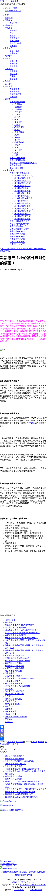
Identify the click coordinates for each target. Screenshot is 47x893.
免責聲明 (32, 872)
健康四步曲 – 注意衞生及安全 (17, 661)
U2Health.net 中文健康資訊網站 (33, 885)
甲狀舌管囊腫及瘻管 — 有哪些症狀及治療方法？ (25, 789)
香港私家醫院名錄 (17, 160)
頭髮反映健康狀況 (12, 704)
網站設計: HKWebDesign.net (23, 882)
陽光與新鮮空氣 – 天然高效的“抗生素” (21, 630)
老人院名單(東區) (21, 196)
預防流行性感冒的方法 (14, 694)
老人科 (17, 117)
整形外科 (18, 150)
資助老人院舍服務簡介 (19, 224)
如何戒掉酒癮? (11, 711)
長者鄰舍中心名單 (17, 239)
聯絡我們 (14, 872)
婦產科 (17, 114)
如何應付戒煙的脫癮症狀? (16, 717)
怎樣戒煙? (9, 719)
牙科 (16, 147)
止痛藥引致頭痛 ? (12, 681)
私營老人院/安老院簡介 (19, 221)
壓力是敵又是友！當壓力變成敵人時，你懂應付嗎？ (23, 249)
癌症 (11, 33)
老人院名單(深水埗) (22, 203)
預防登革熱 (5, 251)
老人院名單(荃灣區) (22, 206)
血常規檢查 (14, 89)
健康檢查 (9, 86)
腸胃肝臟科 (19, 132)
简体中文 (17, 11)
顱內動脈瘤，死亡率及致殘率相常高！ (21, 797)
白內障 (34, 742)
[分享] (23, 738)
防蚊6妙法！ (10, 620)
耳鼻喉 (12, 76)
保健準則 (9, 709)
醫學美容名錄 (15, 165)
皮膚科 (17, 135)
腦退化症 (13, 30)
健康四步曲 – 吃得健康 (14, 668)
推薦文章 (11, 742)
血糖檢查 (13, 97)
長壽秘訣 (9, 722)
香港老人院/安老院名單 (19, 173)
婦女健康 (9, 18)
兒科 (16, 155)
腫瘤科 (17, 145)
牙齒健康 (13, 74)
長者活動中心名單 (17, 244)
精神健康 (9, 56)
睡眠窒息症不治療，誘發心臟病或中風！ (22, 781)
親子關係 (13, 53)
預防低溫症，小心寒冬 (14, 691)
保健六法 (9, 706)
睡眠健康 (13, 61)
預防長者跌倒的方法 (13, 671)
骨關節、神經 (15, 43)
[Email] (23, 735)
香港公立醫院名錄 (17, 158)
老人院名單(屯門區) (22, 186)
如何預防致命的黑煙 (13, 699)
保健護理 (9, 69)
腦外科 (17, 140)
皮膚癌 (32, 423)
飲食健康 (13, 64)
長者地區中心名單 (17, 234)
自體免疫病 (14, 38)
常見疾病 (9, 28)
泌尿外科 (18, 122)
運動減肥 (13, 66)
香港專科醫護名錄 (17, 102)
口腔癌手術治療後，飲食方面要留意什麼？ (23, 769)
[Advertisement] (23, 294)
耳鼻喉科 (18, 104)
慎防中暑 (9, 689)
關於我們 (5, 872)
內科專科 (18, 109)
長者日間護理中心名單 (19, 229)
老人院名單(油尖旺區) (23, 198)
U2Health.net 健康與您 (9, 1)
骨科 (16, 119)
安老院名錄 (9, 170)
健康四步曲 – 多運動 (13, 663)
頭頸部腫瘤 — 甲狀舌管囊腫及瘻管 (20, 792)
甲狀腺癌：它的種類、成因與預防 (19, 761)
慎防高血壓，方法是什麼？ (16, 628)
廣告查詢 (23, 872)
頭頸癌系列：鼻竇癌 (13, 779)
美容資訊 (9, 81)
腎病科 (17, 130)
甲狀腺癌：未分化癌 (13, 766)
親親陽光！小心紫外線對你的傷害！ (20, 625)
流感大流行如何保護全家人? (17, 658)
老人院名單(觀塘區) (22, 219)
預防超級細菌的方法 (13, 683)
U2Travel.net (19, 890)
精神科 (17, 137)
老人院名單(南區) (21, 201)
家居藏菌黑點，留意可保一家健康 (19, 678)
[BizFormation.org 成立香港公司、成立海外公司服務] (7, 861)
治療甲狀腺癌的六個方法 (15, 764)
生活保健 (13, 71)
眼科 (16, 153)
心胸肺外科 (19, 127)
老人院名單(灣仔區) (22, 216)
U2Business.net (36, 890)
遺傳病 (12, 36)
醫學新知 (13, 46)
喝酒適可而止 (10, 714)
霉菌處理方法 (10, 701)
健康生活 (9, 58)
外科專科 (18, 112)
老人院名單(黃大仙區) (23, 209)
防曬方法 (14, 744)
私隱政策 (41, 872)
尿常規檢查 (14, 91)
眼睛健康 (13, 79)
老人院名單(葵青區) (22, 211)
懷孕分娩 (9, 20)
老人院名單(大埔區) (22, 178)
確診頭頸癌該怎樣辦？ (14, 756)
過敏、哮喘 (14, 41)
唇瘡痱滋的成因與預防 (14, 655)
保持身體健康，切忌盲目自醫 (17, 686)
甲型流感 (9, 696)
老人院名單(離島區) (22, 214)
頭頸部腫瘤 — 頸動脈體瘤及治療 (19, 794)
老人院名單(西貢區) (22, 191)
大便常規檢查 (15, 94)
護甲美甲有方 (10, 673)
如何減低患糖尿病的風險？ (16, 635)
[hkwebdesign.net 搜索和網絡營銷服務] (7, 866)
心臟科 (17, 125)
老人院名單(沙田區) (22, 193)
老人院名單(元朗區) (22, 183)
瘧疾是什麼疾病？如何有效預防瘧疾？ (21, 638)
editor (23, 269)
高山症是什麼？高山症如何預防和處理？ (22, 633)
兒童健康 (9, 48)
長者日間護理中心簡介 (19, 226)
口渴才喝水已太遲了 (13, 676)
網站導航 (28, 875)
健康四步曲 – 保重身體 (14, 666)
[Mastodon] (23, 731)
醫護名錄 (9, 99)
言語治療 (18, 107)
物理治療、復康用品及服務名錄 (23, 163)
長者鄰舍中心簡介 (17, 236)
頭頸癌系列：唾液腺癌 (14, 759)
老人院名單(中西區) (22, 181)
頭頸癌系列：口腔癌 (13, 776)
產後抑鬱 (13, 23)
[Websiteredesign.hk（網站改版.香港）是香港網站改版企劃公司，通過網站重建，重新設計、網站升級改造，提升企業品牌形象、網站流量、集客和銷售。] (8, 864)
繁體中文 (16, 8)
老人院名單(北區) (21, 188)
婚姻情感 (9, 25)
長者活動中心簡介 (17, 242)
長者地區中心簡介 (17, 231)
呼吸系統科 (19, 142)
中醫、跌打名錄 (16, 168)
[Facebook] (23, 727)
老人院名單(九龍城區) (23, 175)
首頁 (7, 15)
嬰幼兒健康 (14, 51)
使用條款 (19, 875)
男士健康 (9, 84)
